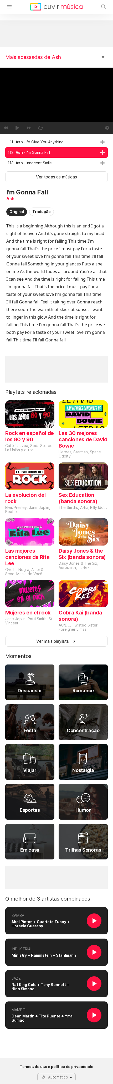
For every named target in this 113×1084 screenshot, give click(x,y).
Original (16, 211)
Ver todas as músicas (56, 176)
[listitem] (56, 142)
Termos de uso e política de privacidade (57, 1067)
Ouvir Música (56, 6)
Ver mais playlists (52, 641)
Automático (58, 1077)
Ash (10, 198)
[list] (56, 152)
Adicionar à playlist (102, 142)
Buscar (103, 7)
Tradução (41, 211)
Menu (9, 7)
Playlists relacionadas (30, 392)
